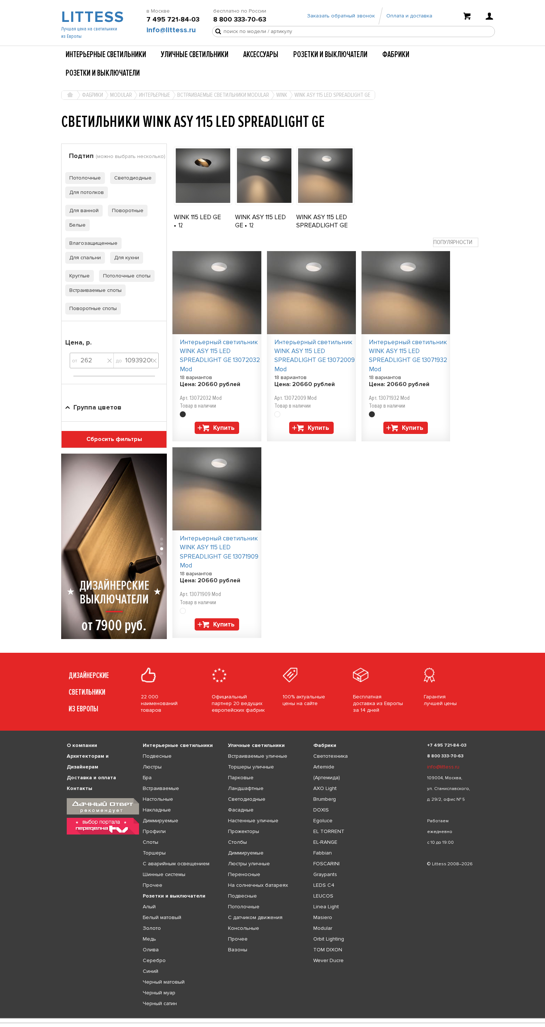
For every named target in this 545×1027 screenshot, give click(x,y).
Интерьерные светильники (106, 54)
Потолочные (85, 178)
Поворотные (127, 210)
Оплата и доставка (409, 16)
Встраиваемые (161, 788)
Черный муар (159, 993)
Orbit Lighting (328, 939)
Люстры (152, 767)
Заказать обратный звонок (341, 16)
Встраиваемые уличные (257, 756)
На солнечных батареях (258, 885)
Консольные (243, 928)
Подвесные (157, 756)
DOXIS (321, 810)
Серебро (154, 960)
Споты (150, 842)
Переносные (244, 874)
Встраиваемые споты (95, 290)
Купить (224, 428)
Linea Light (326, 906)
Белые (77, 225)
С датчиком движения (255, 917)
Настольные (158, 799)
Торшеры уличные (251, 767)
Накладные (157, 810)
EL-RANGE (325, 842)
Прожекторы (243, 831)
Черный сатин (160, 1003)
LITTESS (91, 17)
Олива (151, 950)
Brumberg (324, 799)
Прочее (152, 885)
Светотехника (330, 756)
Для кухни (126, 257)
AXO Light (325, 788)
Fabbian (322, 853)
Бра (147, 777)
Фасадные (241, 810)
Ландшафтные (246, 788)
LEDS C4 (323, 885)
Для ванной (84, 210)
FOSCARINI (326, 863)
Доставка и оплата (91, 777)
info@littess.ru (171, 30)
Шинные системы (164, 874)
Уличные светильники (194, 54)
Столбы (237, 842)
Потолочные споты (127, 276)
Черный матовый (164, 982)
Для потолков (86, 192)
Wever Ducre (328, 960)
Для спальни (85, 257)
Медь (149, 939)
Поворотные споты (93, 308)
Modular (322, 928)
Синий (150, 971)
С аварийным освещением (176, 863)
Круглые (79, 276)
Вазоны (237, 950)
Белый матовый (162, 917)
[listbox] (272, 1018)
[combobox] (455, 242)
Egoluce (323, 820)
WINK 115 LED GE (197, 217)
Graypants (325, 874)
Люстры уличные (249, 863)
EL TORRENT (328, 831)
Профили (154, 831)
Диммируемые (160, 820)
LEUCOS (323, 896)
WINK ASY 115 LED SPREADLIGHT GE (322, 221)
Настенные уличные (253, 820)
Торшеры (154, 853)
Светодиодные (133, 178)
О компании (82, 745)
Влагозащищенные (93, 243)
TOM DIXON (327, 950)
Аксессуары (260, 54)
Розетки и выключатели (330, 54)
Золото (152, 928)
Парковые (241, 777)
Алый (149, 906)
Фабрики (395, 54)
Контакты (79, 788)
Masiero (322, 917)
